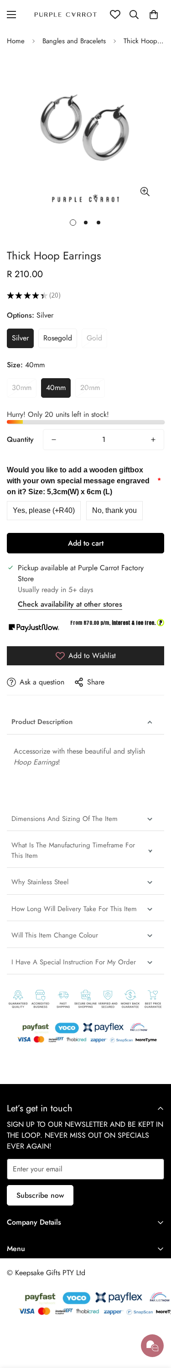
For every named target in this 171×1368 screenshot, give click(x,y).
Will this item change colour (54, 935)
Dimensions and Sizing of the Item (65, 819)
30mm (21, 387)
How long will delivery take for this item (75, 909)
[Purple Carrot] (66, 14)
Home (16, 41)
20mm (90, 387)
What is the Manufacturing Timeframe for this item (73, 850)
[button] (153, 14)
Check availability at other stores (70, 604)
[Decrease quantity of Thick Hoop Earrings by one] (53, 440)
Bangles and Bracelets (74, 41)
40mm (56, 387)
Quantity (20, 439)
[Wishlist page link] (115, 14)
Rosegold (57, 338)
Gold (94, 338)
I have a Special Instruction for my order (73, 962)
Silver (20, 338)
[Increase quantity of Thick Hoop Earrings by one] (153, 440)
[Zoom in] (145, 191)
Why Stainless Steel (39, 882)
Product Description (42, 722)
